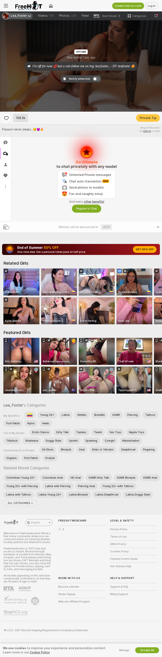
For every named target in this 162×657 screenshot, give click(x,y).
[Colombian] (29, 415)
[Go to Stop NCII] (16, 612)
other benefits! (94, 201)
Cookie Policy (40, 652)
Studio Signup (67, 594)
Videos (46, 16)
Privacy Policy (118, 529)
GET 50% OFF (145, 249)
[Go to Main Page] (28, 5)
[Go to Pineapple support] (35, 601)
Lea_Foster (13, 405)
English (35, 522)
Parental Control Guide (124, 558)
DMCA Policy (118, 544)
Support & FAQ (119, 586)
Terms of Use (118, 536)
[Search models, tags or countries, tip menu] (156, 15)
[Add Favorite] (6, 118)
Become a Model (68, 586)
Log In (151, 5)
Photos (68, 16)
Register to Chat (86, 208)
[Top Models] (51, 5)
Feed (85, 16)
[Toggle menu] (6, 5)
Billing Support (119, 594)
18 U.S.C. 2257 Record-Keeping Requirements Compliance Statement (46, 630)
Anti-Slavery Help (120, 566)
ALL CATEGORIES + (20, 503)
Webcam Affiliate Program (74, 601)
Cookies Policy (119, 551)
